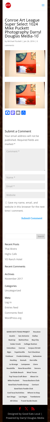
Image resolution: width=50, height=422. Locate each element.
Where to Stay (33, 392)
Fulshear (9, 356)
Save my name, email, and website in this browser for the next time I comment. (25, 206)
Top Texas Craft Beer (18, 376)
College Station (30, 344)
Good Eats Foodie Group (18, 384)
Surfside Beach (17, 372)
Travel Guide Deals (29, 401)
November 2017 (14, 278)
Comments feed (14, 312)
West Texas (32, 372)
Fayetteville (20, 352)
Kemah (23, 360)
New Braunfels (24, 368)
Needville (11, 368)
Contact (35, 384)
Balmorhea (23, 340)
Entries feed (11, 307)
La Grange (13, 364)
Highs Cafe (11, 254)
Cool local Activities (15, 392)
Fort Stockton (34, 352)
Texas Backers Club (31, 380)
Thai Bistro (11, 248)
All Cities (14, 401)
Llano (35, 364)
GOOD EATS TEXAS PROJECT (18, 332)
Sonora (37, 368)
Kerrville (33, 360)
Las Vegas (23, 396)
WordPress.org (13, 318)
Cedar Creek (15, 344)
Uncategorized (13, 290)
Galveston (37, 356)
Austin (12, 336)
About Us (34, 376)
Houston (37, 332)
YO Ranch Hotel (13, 259)
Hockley (13, 360)
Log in (8, 302)
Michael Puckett (14, 41)
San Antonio (23, 336)
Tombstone (35, 396)
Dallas (35, 336)
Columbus (11, 348)
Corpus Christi (34, 348)
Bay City (35, 340)
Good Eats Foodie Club (23, 388)
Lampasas (25, 364)
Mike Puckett (13, 380)
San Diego (11, 396)
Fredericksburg (23, 356)
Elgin (9, 352)
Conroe (22, 348)
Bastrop (12, 340)
